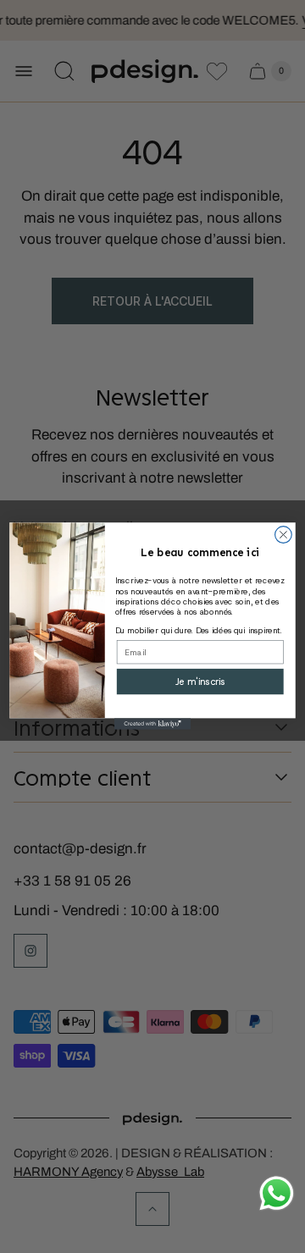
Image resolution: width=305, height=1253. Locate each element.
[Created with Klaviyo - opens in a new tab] (152, 725)
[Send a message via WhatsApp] (277, 1193)
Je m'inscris (200, 682)
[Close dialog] (283, 535)
